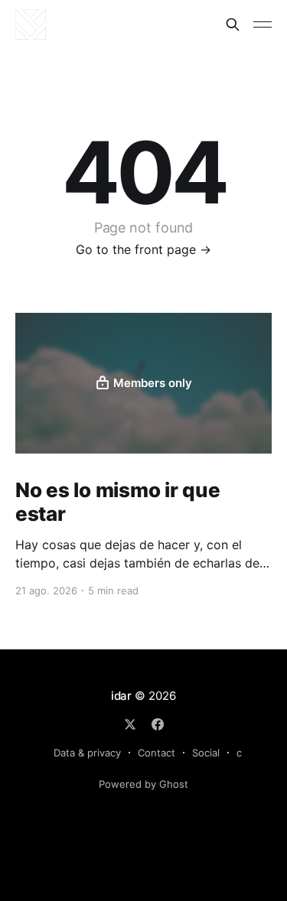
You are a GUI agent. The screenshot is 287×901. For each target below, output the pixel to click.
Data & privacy (87, 752)
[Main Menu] (262, 24)
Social (206, 752)
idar (121, 695)
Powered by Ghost (143, 784)
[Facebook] (158, 724)
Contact (156, 752)
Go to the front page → (143, 249)
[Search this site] (232, 24)
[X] (130, 724)
